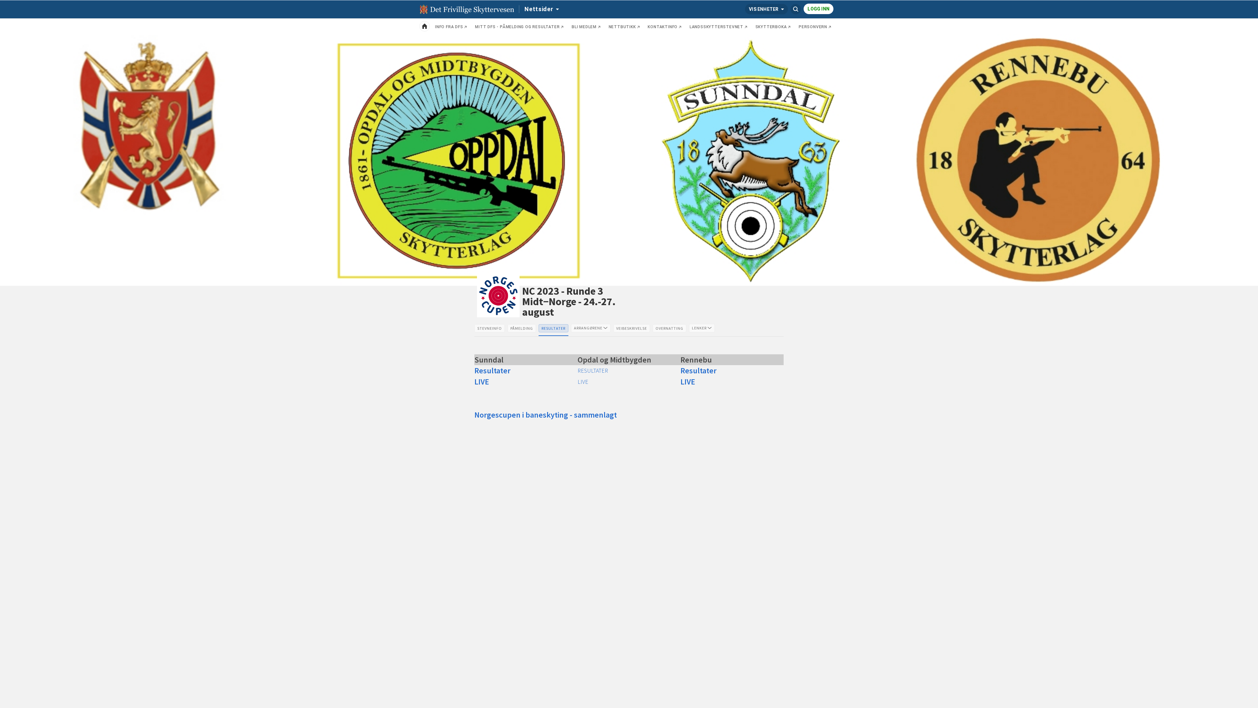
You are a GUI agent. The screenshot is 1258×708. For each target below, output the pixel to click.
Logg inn (818, 8)
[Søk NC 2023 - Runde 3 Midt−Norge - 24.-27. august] (796, 9)
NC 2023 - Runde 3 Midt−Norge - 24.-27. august (569, 302)
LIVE (583, 381)
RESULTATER (593, 370)
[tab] (489, 328)
